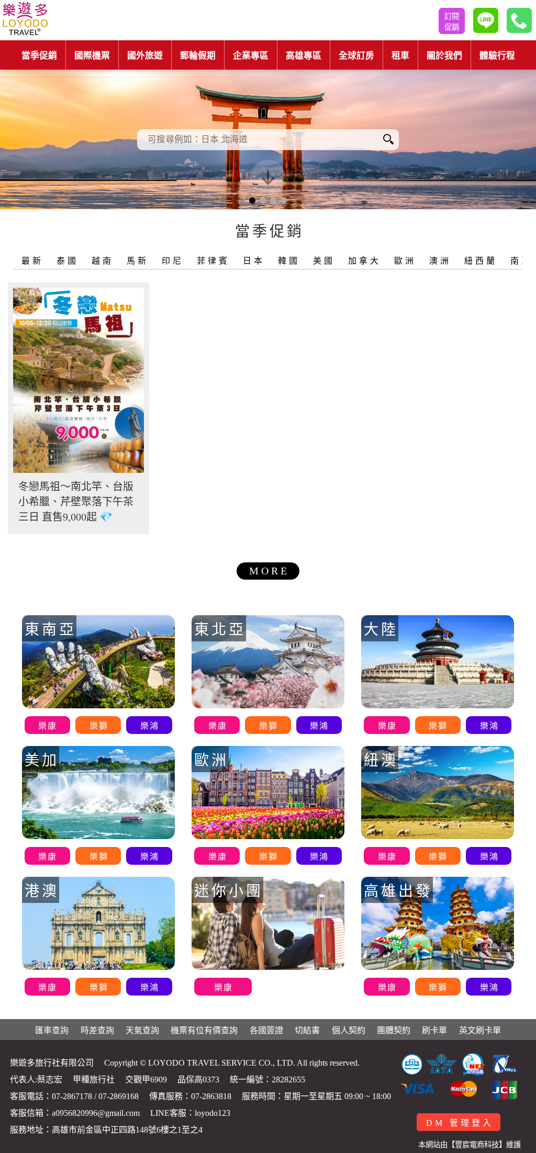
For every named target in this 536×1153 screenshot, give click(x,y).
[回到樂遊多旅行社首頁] (25, 20)
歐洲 (405, 260)
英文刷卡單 (480, 1030)
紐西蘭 (480, 260)
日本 (254, 260)
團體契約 (393, 1030)
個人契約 (348, 1030)
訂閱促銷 (451, 21)
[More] (78, 380)
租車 (400, 56)
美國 (324, 260)
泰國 (68, 260)
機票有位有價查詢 (204, 1030)
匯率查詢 (52, 1030)
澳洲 (440, 260)
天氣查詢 (142, 1030)
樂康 (47, 725)
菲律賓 (213, 260)
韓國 (289, 260)
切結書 (307, 1030)
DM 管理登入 (460, 1122)
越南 (103, 260)
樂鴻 (149, 725)
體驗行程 (497, 56)
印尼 (173, 260)
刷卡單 (434, 1030)
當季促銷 (39, 56)
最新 (32, 260)
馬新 (138, 260)
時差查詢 (97, 1030)
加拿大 (364, 260)
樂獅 (99, 725)
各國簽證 (266, 1030)
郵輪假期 (198, 56)
